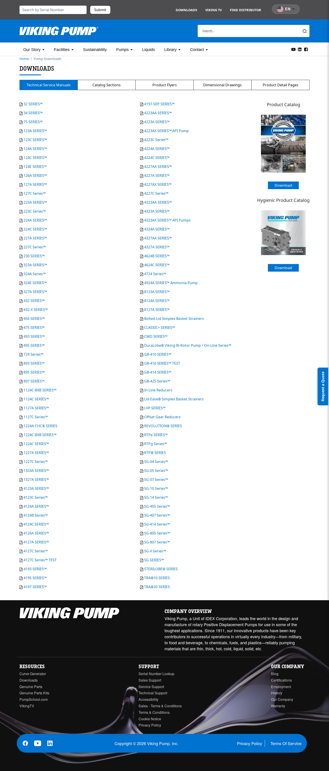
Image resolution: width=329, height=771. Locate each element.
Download (283, 185)
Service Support (151, 686)
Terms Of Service (285, 743)
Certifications (281, 680)
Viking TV (213, 10)
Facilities (62, 49)
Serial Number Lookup (156, 673)
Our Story (32, 49)
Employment (281, 686)
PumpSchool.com (33, 699)
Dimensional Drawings (222, 84)
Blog (274, 673)
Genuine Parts (30, 686)
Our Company (282, 699)
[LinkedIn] (299, 48)
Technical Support (153, 692)
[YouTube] (293, 48)
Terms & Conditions (154, 712)
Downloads (186, 10)
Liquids (148, 49)
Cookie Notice (150, 718)
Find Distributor (245, 10)
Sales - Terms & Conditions (160, 705)
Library (170, 49)
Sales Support (150, 680)
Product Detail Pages (280, 84)
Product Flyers (164, 84)
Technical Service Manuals (49, 84)
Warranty (278, 705)
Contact (197, 49)
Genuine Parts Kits (34, 692)
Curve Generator (32, 673)
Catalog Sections (106, 84)
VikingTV (26, 705)
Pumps (122, 49)
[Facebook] (306, 48)
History (276, 692)
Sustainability (95, 49)
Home (24, 58)
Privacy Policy (150, 725)
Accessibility (148, 699)
